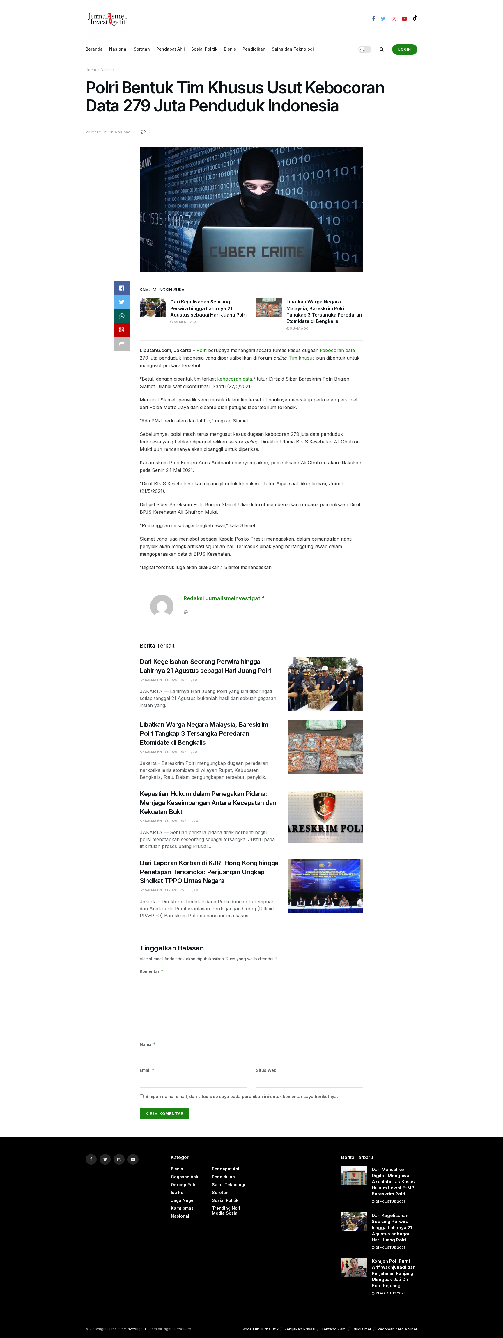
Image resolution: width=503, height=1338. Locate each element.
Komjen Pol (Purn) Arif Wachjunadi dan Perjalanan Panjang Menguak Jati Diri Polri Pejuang (393, 1273)
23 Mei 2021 (96, 131)
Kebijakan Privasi (300, 1329)
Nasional (118, 49)
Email (147, 1070)
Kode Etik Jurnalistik (261, 1329)
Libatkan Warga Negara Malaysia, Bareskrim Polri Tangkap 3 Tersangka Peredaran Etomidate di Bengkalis (204, 733)
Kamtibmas (182, 1208)
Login (404, 49)
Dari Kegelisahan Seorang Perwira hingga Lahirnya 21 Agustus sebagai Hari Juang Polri (208, 308)
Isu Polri (179, 1192)
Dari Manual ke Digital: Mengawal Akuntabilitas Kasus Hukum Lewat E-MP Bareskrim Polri (393, 1182)
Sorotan (142, 49)
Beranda (94, 49)
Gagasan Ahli (184, 1176)
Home (91, 69)
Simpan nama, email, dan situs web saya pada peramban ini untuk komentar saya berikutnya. (242, 1096)
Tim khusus (302, 358)
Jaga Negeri (183, 1200)
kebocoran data (337, 350)
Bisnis (230, 49)
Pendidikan (253, 49)
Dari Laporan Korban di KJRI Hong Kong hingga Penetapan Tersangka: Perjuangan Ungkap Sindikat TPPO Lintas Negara (209, 872)
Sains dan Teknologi (293, 49)
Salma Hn (153, 680)
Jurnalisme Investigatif (126, 1329)
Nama (148, 1044)
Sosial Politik (204, 49)
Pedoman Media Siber (397, 1329)
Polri (201, 350)
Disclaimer (362, 1329)
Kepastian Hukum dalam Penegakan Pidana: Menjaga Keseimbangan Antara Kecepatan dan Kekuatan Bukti (208, 802)
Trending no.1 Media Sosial (226, 1211)
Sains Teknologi (228, 1184)
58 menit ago (185, 322)
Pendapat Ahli (170, 49)
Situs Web (266, 1070)
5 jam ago (299, 328)
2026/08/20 (178, 821)
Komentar (152, 971)
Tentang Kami (333, 1329)
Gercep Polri (184, 1184)
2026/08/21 (177, 680)
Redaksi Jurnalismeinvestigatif (224, 598)
